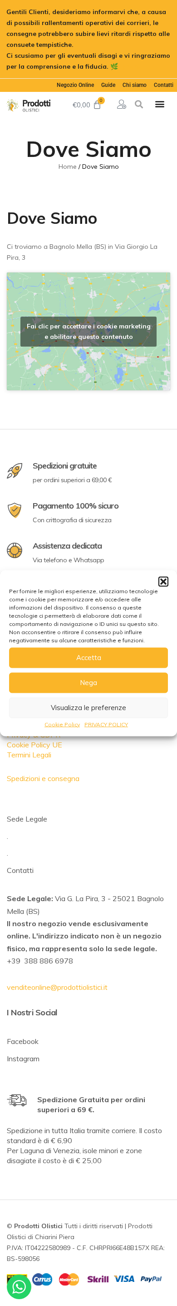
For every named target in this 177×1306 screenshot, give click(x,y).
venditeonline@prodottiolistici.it (57, 987)
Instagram (23, 1058)
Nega (88, 682)
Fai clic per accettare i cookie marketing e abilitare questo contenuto (89, 331)
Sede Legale (27, 818)
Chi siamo (135, 85)
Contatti (163, 85)
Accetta (88, 657)
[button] (163, 581)
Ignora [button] (130, 66)
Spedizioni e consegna (43, 778)
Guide (108, 85)
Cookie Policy (62, 724)
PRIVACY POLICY (106, 724)
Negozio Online (75, 85)
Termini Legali (29, 754)
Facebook (23, 1041)
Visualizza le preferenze (88, 707)
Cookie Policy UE (34, 744)
